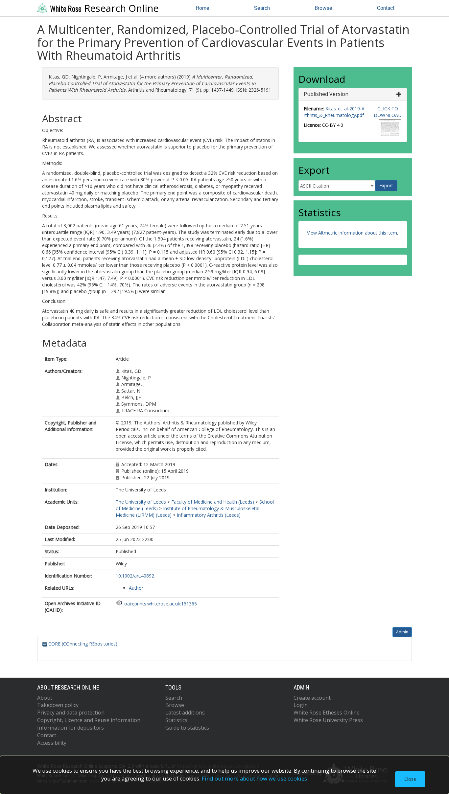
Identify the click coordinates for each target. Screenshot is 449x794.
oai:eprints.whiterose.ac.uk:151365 (160, 604)
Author (136, 588)
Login (301, 705)
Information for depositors (70, 727)
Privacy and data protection (71, 712)
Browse (323, 8)
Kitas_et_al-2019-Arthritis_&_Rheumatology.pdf (334, 111)
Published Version (326, 94)
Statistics (176, 720)
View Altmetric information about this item (352, 233)
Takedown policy (58, 705)
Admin (402, 632)
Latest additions (185, 712)
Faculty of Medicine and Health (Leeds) (212, 502)
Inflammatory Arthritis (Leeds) (209, 515)
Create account (312, 697)
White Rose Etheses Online (327, 712)
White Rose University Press (328, 720)
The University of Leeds (141, 502)
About (44, 697)
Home (202, 8)
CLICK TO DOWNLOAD (388, 111)
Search (262, 8)
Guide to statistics (187, 727)
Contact (385, 8)
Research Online (104, 8)
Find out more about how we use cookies (254, 778)
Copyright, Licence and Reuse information (88, 720)
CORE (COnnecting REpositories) (82, 644)
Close (410, 779)
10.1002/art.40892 (135, 576)
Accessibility (51, 742)
